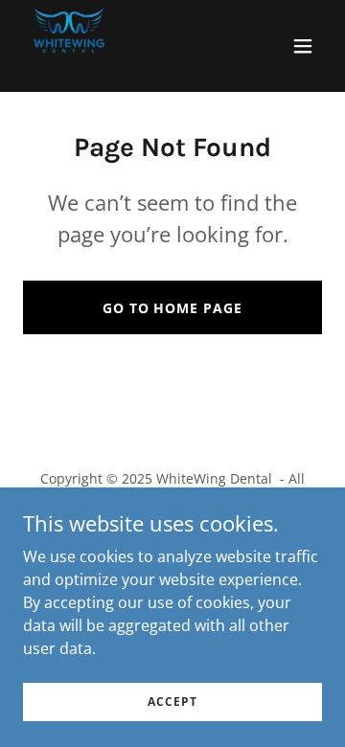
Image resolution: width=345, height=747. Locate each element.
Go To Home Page (173, 308)
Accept (172, 701)
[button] (303, 46)
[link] (69, 46)
